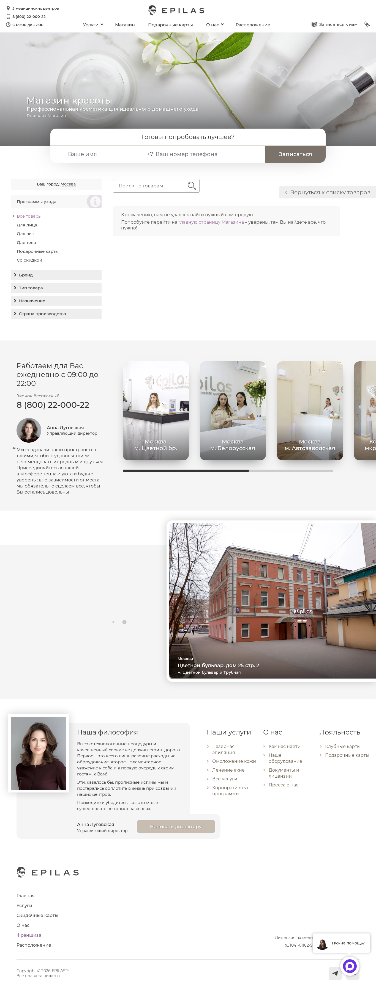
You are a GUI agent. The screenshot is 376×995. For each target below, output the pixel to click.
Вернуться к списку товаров (330, 192)
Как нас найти (285, 746)
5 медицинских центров (35, 8)
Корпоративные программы (231, 790)
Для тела (26, 242)
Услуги (91, 24)
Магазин (125, 24)
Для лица (27, 225)
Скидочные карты (37, 915)
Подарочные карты (170, 24)
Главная (35, 115)
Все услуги (224, 778)
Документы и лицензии (284, 773)
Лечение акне (228, 770)
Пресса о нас (283, 785)
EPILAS (176, 7)
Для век (25, 233)
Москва (68, 184)
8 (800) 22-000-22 (29, 16)
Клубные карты (343, 746)
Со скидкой (29, 260)
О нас (212, 24)
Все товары (29, 216)
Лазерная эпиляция (223, 749)
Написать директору (176, 826)
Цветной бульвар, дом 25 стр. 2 (218, 666)
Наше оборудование (285, 758)
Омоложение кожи (234, 761)
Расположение (253, 24)
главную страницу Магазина (211, 222)
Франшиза (29, 935)
